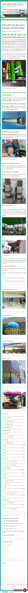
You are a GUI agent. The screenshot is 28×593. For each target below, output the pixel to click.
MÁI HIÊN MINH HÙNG (12, 4)
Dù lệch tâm (4, 556)
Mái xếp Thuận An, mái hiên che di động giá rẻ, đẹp (13, 444)
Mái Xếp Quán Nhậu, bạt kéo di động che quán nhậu (13, 476)
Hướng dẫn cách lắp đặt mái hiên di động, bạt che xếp (13, 466)
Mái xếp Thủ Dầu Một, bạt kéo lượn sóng (11, 469)
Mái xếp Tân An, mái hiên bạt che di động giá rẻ (12, 428)
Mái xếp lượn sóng (6, 546)
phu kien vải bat (18, 31)
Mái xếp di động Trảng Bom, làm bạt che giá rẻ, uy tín (13, 425)
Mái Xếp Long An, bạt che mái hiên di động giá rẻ (12, 488)
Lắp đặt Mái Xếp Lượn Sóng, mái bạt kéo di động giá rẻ (13, 482)
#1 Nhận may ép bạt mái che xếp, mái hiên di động (13, 457)
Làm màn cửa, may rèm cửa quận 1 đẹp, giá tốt (12, 485)
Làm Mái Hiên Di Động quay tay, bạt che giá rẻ (12, 494)
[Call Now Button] (25, 590)
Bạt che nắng (5, 554)
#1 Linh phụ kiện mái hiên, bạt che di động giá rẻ (13, 277)
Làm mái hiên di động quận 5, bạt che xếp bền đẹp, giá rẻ (14, 438)
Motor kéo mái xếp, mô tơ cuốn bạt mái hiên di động (13, 450)
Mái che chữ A (5, 549)
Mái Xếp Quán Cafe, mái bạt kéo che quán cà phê (12, 472)
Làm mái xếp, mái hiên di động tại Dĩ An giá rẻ (15, 281)
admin (4, 31)
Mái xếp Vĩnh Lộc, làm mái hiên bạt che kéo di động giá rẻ (14, 432)
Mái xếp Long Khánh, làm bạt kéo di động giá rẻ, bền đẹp (14, 416)
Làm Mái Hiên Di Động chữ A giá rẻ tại (12, 504)
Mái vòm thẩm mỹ (6, 551)
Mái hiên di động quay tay (7, 544)
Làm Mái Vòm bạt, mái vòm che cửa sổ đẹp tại (13, 498)
